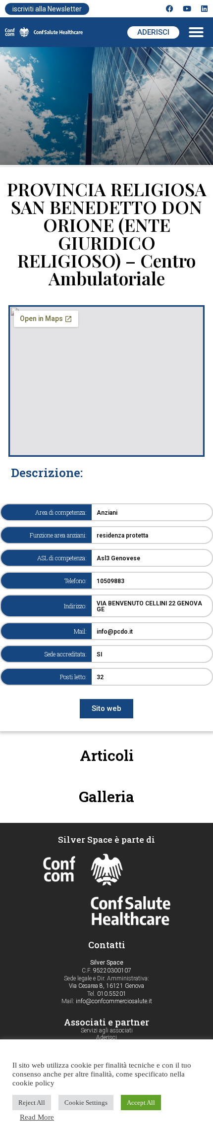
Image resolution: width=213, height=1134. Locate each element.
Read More (37, 1117)
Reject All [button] (31, 1102)
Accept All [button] (141, 1102)
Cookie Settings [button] (85, 1102)
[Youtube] (187, 8)
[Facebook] (169, 8)
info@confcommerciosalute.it (114, 1001)
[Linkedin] (204, 8)
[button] (196, 32)
